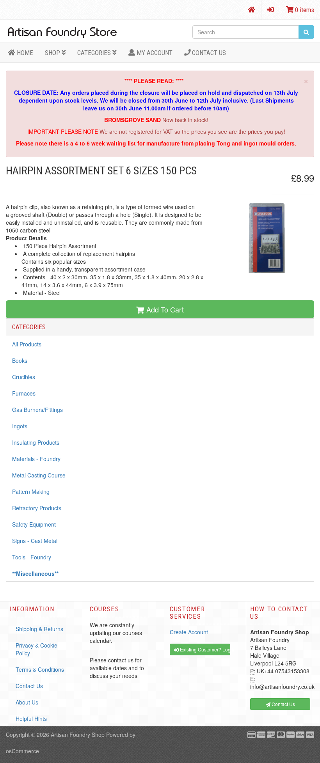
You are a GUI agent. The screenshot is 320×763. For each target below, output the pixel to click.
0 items (303, 10)
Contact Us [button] (282, 704)
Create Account (189, 632)
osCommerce (22, 751)
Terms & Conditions (40, 669)
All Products (26, 344)
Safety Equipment (34, 524)
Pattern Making (31, 491)
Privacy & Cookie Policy (36, 649)
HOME (24, 53)
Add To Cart (164, 309)
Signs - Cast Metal (34, 541)
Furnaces (24, 393)
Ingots (19, 426)
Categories (94, 53)
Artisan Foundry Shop (78, 734)
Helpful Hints (31, 718)
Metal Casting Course (39, 475)
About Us (27, 702)
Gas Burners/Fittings (37, 409)
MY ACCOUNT (153, 53)
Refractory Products (36, 508)
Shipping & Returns (39, 629)
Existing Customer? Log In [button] (204, 649)
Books (19, 360)
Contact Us (208, 53)
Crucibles (23, 377)
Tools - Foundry (31, 557)
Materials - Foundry (36, 459)
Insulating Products (35, 442)
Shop (53, 53)
